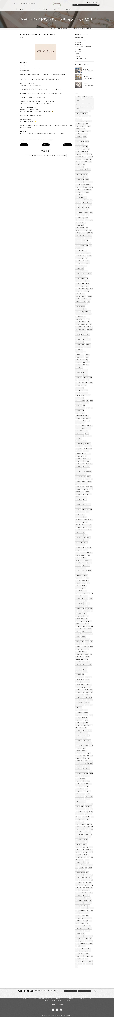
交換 (82, 953)
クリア (77, 512)
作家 (83, 674)
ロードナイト (78, 509)
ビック (87, 872)
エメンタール (78, 961)
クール (77, 778)
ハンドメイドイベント (80, 141)
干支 (92, 956)
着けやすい (87, 798)
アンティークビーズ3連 (80, 570)
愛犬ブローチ (81, 958)
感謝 (84, 963)
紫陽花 (90, 664)
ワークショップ (86, 451)
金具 (76, 633)
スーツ (77, 849)
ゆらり (77, 423)
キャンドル (87, 616)
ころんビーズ (78, 240)
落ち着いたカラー (79, 301)
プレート (90, 382)
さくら (77, 428)
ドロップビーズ (85, 240)
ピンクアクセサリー (79, 435)
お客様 (85, 725)
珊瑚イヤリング (84, 372)
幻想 (86, 867)
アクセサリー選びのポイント (81, 197)
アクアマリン (85, 336)
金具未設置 (78, 395)
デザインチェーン (79, 725)
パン (85, 517)
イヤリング (78, 324)
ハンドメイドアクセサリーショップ (82, 286)
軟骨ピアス (78, 933)
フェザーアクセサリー (85, 786)
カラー (91, 715)
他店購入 (83, 933)
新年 (90, 938)
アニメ (80, 852)
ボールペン (78, 334)
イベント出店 (83, 128)
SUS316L (89, 273)
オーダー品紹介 (82, 778)
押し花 (77, 793)
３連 (84, 405)
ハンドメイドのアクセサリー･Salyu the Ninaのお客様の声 (84, 108)
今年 (76, 811)
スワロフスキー (78, 336)
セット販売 (88, 930)
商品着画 (77, 347)
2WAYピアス (86, 212)
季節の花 (80, 811)
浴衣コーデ (89, 562)
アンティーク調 (89, 692)
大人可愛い (78, 298)
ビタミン (77, 859)
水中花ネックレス (88, 547)
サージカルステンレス (80, 720)
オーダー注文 (78, 651)
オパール (82, 248)
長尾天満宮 (81, 834)
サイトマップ (67, 1000)
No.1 (90, 920)
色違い (86, 258)
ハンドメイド (78, 96)
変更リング (83, 555)
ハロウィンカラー (79, 925)
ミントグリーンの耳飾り (87, 527)
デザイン (91, 598)
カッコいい (78, 880)
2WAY (82, 446)
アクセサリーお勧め (83, 892)
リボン (87, 923)
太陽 (92, 857)
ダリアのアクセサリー (80, 491)
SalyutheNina (81, 702)
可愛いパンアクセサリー (88, 519)
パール (88, 420)
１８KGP (77, 232)
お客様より (88, 344)
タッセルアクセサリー (80, 501)
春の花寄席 (91, 220)
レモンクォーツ (78, 895)
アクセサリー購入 (79, 649)
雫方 (89, 428)
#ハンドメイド (29, 155)
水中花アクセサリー (79, 217)
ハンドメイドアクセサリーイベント (85, 448)
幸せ (84, 301)
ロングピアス (90, 646)
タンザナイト (83, 946)
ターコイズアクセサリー (87, 377)
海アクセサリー (78, 466)
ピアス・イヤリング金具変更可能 (45, 140)
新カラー (85, 925)
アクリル (84, 600)
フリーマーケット (84, 133)
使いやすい (86, 900)
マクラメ (90, 892)
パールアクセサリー (85, 402)
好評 (89, 826)
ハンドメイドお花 (79, 590)
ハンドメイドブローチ (80, 877)
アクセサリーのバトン (83, 943)
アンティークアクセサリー (80, 567)
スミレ (77, 743)
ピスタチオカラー (88, 237)
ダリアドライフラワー (87, 494)
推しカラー (83, 765)
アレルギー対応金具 (87, 628)
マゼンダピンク (78, 920)
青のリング (82, 867)
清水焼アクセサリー (79, 862)
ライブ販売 (78, 618)
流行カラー (90, 529)
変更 (89, 781)
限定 (92, 611)
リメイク (85, 633)
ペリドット (86, 666)
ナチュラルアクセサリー (88, 552)
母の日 (88, 910)
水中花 (87, 215)
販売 (82, 618)
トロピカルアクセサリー (80, 486)
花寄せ (77, 222)
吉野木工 (80, 839)
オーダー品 (87, 260)
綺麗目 (81, 743)
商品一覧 (88, 126)
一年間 (77, 887)
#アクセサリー (38, 155)
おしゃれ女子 (83, 583)
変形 (76, 819)
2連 (91, 654)
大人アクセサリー (85, 580)
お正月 (77, 755)
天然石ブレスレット (79, 311)
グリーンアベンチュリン (80, 915)
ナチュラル (85, 550)
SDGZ (77, 867)
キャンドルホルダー (79, 616)
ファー (77, 687)
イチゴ (88, 857)
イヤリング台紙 (78, 291)
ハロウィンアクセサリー (80, 872)
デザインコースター (87, 783)
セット (85, 613)
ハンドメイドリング (79, 875)
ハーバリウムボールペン (86, 159)
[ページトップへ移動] (94, 991)
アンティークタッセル (80, 694)
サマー (85, 905)
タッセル (84, 499)
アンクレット (85, 715)
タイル (77, 963)
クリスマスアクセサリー (83, 938)
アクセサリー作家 (79, 349)
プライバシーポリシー (86, 116)
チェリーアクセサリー (80, 796)
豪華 (76, 938)
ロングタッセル (78, 499)
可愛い (77, 174)
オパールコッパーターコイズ (81, 250)
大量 (76, 900)
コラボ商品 (86, 839)
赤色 (84, 847)
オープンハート (78, 791)
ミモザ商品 (83, 164)
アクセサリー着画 (79, 194)
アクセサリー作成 (79, 897)
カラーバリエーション (80, 258)
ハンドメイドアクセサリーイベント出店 (83, 131)
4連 (85, 758)
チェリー (88, 793)
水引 (80, 755)
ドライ (89, 951)
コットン (77, 885)
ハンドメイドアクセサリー (80, 138)
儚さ (85, 857)
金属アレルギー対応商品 (80, 227)
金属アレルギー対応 (79, 225)
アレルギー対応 (86, 638)
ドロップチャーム (86, 611)
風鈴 (92, 626)
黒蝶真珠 (91, 773)
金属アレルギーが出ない (80, 293)
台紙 (86, 796)
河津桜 (87, 380)
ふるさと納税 (78, 631)
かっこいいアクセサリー (85, 184)
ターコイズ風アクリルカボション (82, 392)
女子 (84, 887)
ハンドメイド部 (78, 281)
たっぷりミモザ (84, 395)
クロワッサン (82, 532)
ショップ (88, 753)
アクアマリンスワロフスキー (81, 339)
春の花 (86, 182)
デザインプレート (79, 773)
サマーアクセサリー (79, 461)
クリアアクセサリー (87, 621)
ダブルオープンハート (80, 788)
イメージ (80, 192)
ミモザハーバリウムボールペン (81, 169)
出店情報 (87, 141)
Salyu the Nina (84, 154)
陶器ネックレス (78, 550)
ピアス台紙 (91, 288)
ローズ (89, 948)
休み (85, 763)
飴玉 (76, 953)
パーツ (77, 522)
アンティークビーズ (86, 565)
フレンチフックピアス (87, 730)
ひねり (88, 603)
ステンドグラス (83, 951)
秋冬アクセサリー (88, 684)
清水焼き (86, 745)
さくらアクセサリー (83, 428)
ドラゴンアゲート (85, 506)
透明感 (77, 801)
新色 (84, 537)
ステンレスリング (79, 476)
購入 (88, 758)
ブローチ (90, 875)
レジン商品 (88, 682)
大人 (92, 816)
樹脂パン (86, 534)
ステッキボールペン (79, 902)
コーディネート (78, 847)
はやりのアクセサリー (80, 410)
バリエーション (78, 753)
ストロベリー (82, 793)
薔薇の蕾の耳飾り (79, 489)
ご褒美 (84, 791)
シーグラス (87, 461)
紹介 (88, 862)
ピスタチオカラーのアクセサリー (82, 598)
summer (79, 816)
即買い (85, 811)
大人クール (88, 479)
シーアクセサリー (79, 471)
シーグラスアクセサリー (80, 463)
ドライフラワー (78, 494)
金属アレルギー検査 (79, 182)
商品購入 (77, 128)
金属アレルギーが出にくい (80, 420)
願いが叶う (90, 314)
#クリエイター (47, 155)
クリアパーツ (86, 623)
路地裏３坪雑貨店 (86, 149)
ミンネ (88, 281)
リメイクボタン (89, 963)
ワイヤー (89, 928)
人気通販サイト (78, 136)
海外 (76, 923)
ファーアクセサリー (83, 687)
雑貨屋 (77, 664)
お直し (91, 641)
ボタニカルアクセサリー (88, 199)
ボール (77, 829)
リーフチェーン (87, 443)
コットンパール (83, 885)
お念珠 (77, 928)
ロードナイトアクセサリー (87, 509)
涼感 (80, 854)
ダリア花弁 (87, 491)
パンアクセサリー (79, 519)
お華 (76, 448)
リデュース (91, 864)
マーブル (77, 763)
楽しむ (77, 892)
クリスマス (87, 760)
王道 (84, 897)
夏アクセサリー (78, 458)
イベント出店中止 (79, 171)
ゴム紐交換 (86, 712)
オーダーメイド (90, 156)
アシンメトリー (78, 740)
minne (84, 281)
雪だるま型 (78, 418)
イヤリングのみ (36, 140)
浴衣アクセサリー (82, 562)
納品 (76, 156)
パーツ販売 (91, 633)
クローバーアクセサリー (80, 306)
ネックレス (78, 49)
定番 (76, 966)
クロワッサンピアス (79, 534)
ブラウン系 (86, 770)
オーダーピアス (78, 669)
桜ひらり (87, 433)
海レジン (84, 466)
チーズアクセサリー (79, 956)
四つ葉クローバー (79, 303)
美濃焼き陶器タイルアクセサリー (82, 331)
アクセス (77, 113)
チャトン (90, 867)
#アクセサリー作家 (61, 155)
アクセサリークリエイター (85, 347)
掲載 (76, 326)
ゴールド (82, 644)
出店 (89, 362)
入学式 (87, 400)
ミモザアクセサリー (79, 166)
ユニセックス (87, 890)
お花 (89, 395)
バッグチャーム (78, 715)
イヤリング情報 (78, 595)
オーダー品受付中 (79, 263)
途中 (89, 895)
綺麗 (79, 869)
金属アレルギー (78, 118)
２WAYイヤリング (79, 212)
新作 (87, 324)
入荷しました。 (78, 377)
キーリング (82, 814)
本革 (92, 826)
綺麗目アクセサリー (87, 743)
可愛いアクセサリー (83, 174)
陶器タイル (86, 489)
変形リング (78, 557)
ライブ (86, 618)
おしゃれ (87, 179)
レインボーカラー (79, 735)
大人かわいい (89, 296)
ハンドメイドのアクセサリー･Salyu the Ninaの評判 (84, 104)
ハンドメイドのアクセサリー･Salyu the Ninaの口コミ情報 (84, 100)
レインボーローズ (79, 654)
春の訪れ (86, 217)
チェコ (88, 583)
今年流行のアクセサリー (80, 413)
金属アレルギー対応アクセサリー (82, 245)
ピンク (90, 631)
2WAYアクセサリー (88, 446)
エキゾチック (90, 725)
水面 (80, 707)
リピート (77, 857)
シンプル (84, 740)
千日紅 (87, 512)
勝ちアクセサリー (89, 887)
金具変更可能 (78, 453)
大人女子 (77, 583)
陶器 (76, 329)
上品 (76, 854)
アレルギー (84, 661)
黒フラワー (90, 608)
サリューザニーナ (84, 113)
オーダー (77, 644)
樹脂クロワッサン (79, 537)
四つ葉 (88, 301)
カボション (86, 575)
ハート (86, 788)
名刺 (91, 212)
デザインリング (78, 600)
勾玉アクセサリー (79, 484)
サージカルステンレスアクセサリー (86, 849)
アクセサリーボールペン (80, 842)
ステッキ (84, 844)
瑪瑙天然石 (90, 232)
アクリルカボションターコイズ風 (82, 390)
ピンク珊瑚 (83, 364)
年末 (89, 885)
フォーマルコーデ (79, 783)
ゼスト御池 (78, 456)
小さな (77, 821)
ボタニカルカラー (79, 199)
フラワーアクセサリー (80, 608)
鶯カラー (90, 570)
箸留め (84, 755)
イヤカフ (84, 895)
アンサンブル (87, 880)
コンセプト (91, 96)
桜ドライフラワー (81, 380)
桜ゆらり (85, 430)
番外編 (90, 882)
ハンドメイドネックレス (80, 514)
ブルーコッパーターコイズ (80, 255)
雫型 (89, 687)
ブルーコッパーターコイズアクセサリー (83, 253)
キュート (81, 829)
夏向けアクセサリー (86, 458)
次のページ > (67, 145)
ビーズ (82, 745)
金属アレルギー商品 (87, 189)
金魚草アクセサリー (87, 560)
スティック (81, 890)
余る (76, 910)
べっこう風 (82, 479)
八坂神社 (82, 641)
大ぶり (89, 504)
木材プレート (78, 382)
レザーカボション (79, 575)
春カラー (87, 357)
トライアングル (78, 930)
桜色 (76, 438)
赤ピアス (91, 847)
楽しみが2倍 (87, 207)
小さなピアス (87, 819)
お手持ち (80, 633)
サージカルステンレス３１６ (81, 273)
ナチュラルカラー (79, 552)
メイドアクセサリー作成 (80, 344)
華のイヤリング (86, 593)
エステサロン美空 (86, 768)
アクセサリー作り (82, 910)
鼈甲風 (77, 479)
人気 (90, 245)
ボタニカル (78, 555)
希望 (82, 880)
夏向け (82, 456)
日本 (81, 913)
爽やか (77, 532)
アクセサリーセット (88, 902)
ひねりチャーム (86, 263)
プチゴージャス (82, 801)
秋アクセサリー (78, 692)
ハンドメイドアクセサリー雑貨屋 (82, 151)
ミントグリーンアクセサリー (81, 529)
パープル (77, 745)
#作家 (53, 155)
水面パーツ (87, 679)
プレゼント (78, 161)
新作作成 (86, 123)
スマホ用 (91, 829)
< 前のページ (24, 145)
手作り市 (77, 133)
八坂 (91, 760)
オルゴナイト (78, 481)
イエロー (88, 765)
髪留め (85, 826)
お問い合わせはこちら (78, 4)
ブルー (81, 628)
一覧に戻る (46, 145)
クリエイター (78, 674)
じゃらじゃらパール (88, 689)
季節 (89, 811)
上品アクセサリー (85, 854)
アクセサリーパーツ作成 (86, 524)
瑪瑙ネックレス (83, 232)
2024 (80, 963)
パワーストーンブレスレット (81, 314)
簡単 (89, 925)
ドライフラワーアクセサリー (81, 948)
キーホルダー (87, 956)
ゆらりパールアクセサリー (80, 425)
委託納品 (77, 641)
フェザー (77, 786)
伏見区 (77, 656)
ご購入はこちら (90, 4)
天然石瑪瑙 (89, 204)
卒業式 (91, 400)
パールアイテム (78, 405)
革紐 (90, 230)
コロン (89, 740)
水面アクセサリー (79, 712)
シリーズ (77, 913)
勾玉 (92, 479)
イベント (84, 362)
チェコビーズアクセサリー (80, 824)
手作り (87, 915)
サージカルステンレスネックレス (82, 270)
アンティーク (78, 565)
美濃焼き (80, 326)
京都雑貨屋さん (78, 149)
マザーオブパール (79, 646)
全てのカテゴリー (80, 37)
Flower (84, 920)
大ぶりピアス (78, 506)
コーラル (88, 791)
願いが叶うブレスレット (80, 319)
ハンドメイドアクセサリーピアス (82, 278)
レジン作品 (88, 644)
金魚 (76, 839)
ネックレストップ (83, 928)
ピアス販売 (88, 656)
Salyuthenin (78, 659)
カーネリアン (83, 699)
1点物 (77, 727)
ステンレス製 (81, 923)
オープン (77, 951)
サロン (91, 852)
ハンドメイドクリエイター (80, 352)
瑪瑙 (87, 227)
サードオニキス (78, 748)
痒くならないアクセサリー (80, 296)
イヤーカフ (91, 796)
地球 (86, 877)
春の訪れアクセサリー (80, 220)
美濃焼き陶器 (89, 329)
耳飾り (87, 578)
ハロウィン (83, 869)
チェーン (87, 859)
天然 (88, 755)
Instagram (88, 319)
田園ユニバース (78, 362)
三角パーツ (82, 656)
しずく (77, 430)
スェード (77, 697)
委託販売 (77, 699)
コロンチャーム (88, 806)
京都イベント (84, 631)
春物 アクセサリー (79, 123)
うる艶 (88, 555)
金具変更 (83, 324)
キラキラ (84, 669)
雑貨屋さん (78, 636)
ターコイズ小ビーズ (79, 443)
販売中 (77, 707)
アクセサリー (84, 96)
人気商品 (77, 248)
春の (86, 220)
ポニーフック (89, 824)
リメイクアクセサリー (86, 453)
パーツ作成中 (78, 524)
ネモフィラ (84, 585)
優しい (90, 877)
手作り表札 (78, 385)
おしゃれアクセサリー (80, 179)
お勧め (86, 864)
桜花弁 (80, 438)
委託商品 (88, 626)
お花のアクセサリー (79, 397)
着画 (76, 192)
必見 (76, 890)
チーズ (87, 958)
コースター (86, 773)
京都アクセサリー (79, 623)
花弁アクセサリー (79, 496)
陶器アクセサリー (82, 329)
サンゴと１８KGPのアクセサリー (82, 369)
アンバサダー (78, 918)
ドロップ (79, 611)
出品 (89, 735)
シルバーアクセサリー (80, 237)
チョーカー (86, 230)
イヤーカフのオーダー (80, 798)
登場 (82, 864)
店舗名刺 (83, 215)
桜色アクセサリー (88, 435)
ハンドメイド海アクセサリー (81, 468)
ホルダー (86, 829)
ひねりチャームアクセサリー (81, 265)
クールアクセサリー (79, 187)
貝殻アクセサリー (89, 463)
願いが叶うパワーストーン (80, 316)
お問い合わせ (78, 116)
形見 (76, 943)
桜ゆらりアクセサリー (80, 433)
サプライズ (78, 864)
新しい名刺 (78, 215)
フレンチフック (78, 730)
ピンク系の (87, 354)
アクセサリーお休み (88, 834)
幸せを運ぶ (86, 303)
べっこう (88, 476)
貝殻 (81, 905)
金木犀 (86, 720)
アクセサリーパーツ (24, 140)
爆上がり (90, 961)
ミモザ (90, 161)
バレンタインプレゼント (86, 202)
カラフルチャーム (84, 659)
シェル (91, 755)
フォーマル (78, 402)
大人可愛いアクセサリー (85, 298)
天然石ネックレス (79, 189)
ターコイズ (91, 182)
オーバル (82, 859)
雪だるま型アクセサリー (85, 418)
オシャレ (81, 821)
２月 (89, 169)
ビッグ (86, 875)
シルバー (89, 235)
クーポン (82, 682)
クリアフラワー (78, 626)
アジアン (77, 905)
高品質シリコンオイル (85, 334)
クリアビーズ (82, 512)
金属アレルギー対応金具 (80, 400)
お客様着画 (78, 760)
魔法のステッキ (78, 844)
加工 (89, 661)
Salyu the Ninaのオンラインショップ (82, 415)
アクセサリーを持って (80, 260)
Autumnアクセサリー (79, 689)
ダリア (91, 489)
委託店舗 (90, 154)
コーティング (83, 557)
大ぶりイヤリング (79, 593)
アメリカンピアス (79, 732)
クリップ (88, 897)
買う (86, 814)
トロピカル (86, 484)
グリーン (77, 717)
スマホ (77, 814)
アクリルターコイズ (79, 603)
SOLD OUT (89, 255)
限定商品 (78, 56)
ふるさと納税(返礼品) (81, 58)
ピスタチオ (85, 595)
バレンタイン (78, 202)
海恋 (89, 466)
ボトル (90, 814)
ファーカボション (79, 770)
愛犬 (76, 958)
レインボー (86, 732)
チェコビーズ (78, 585)
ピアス (88, 321)
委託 (84, 626)
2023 (80, 887)
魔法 (87, 842)
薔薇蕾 (87, 486)
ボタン (80, 882)
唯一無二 (86, 722)
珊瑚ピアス (78, 372)
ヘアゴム (87, 641)
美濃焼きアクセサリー (80, 679)
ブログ (86, 961)
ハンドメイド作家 (79, 621)
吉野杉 (82, 806)
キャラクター (85, 852)
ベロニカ (77, 364)
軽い (90, 900)
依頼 (76, 852)
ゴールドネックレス (79, 268)
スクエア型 (78, 684)
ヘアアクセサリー (79, 826)
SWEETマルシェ (79, 451)
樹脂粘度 (80, 900)
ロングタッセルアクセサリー (81, 504)
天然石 (77, 53)
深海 (92, 910)
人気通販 (84, 136)
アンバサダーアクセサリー (87, 918)
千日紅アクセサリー (79, 517)
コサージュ (84, 651)
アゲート (77, 207)
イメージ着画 (86, 192)
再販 (92, 593)
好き (87, 847)
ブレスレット (79, 51)
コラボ (84, 753)
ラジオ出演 (83, 636)
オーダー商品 (86, 649)
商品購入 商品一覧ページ (80, 126)
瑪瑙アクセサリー (79, 230)
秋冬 (82, 684)
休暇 (92, 885)
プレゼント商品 (84, 161)
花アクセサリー (82, 222)
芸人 (84, 882)
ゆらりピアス (78, 580)
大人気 (85, 646)
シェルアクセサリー (79, 758)
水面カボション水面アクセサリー (82, 710)
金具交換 (90, 943)
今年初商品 (90, 763)
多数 (90, 324)
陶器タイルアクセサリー (88, 326)
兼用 (76, 702)
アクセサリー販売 (79, 638)
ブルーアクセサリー (86, 831)
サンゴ (87, 364)
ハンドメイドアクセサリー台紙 (81, 288)
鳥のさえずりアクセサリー (80, 321)
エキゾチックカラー (83, 727)
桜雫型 (81, 430)
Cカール (90, 697)
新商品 (77, 628)
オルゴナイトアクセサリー (87, 481)
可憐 (81, 857)
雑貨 (90, 770)
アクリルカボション (79, 387)
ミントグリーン (78, 527)
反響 (89, 905)
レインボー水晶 (78, 768)
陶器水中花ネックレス (80, 547)
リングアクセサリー (79, 781)
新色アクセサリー (79, 542)
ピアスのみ (30, 140)
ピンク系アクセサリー (80, 357)
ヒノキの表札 (84, 382)
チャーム (77, 446)
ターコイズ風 (83, 385)
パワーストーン (87, 311)
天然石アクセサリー (82, 204)
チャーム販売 (78, 661)
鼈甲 (84, 476)
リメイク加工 (89, 699)
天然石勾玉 (91, 187)
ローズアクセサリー (83, 664)
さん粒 (84, 748)
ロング (85, 496)
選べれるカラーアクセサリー (81, 750)
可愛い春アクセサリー (80, 354)
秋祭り (85, 735)
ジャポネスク (86, 913)
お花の (85, 590)
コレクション (87, 694)
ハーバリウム (78, 159)
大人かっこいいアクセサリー (81, 235)
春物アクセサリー (82, 156)
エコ (76, 882)
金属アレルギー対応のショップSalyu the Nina (84, 121)
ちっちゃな (81, 819)
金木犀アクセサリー (79, 722)
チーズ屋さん (87, 953)
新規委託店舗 (78, 154)
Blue (76, 834)
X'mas (82, 760)
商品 (76, 613)
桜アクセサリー (90, 425)
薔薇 (91, 486)
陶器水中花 (86, 542)
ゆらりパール (82, 423)
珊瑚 (84, 578)
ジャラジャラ (87, 702)
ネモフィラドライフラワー (80, 588)
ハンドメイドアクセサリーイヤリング (82, 283)
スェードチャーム (84, 697)
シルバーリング (78, 578)
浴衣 (76, 562)
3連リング (77, 682)
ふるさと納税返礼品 (87, 471)
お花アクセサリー (79, 666)
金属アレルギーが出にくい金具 (81, 359)
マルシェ (91, 745)
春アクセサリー (86, 171)
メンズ (89, 339)
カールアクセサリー (84, 717)
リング (82, 763)
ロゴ (85, 781)
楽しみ (82, 207)
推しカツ (77, 765)
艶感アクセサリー (79, 560)
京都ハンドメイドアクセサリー (81, 146)
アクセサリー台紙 (86, 291)
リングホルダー (78, 831)
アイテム (77, 164)
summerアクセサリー (86, 816)
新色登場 (88, 537)
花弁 (84, 692)
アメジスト (78, 806)
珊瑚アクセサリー (79, 367)
